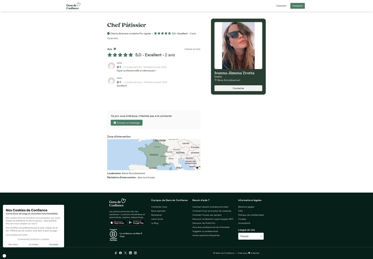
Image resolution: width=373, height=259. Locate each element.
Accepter (53, 244)
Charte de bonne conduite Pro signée (130, 33)
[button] (4, 256)
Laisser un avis (192, 49)
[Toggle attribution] (197, 167)
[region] (153, 154)
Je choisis (33, 244)
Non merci (13, 244)
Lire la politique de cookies (17, 235)
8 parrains (112, 38)
